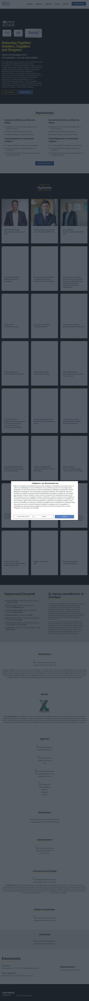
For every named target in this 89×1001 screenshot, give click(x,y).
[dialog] (44, 500)
